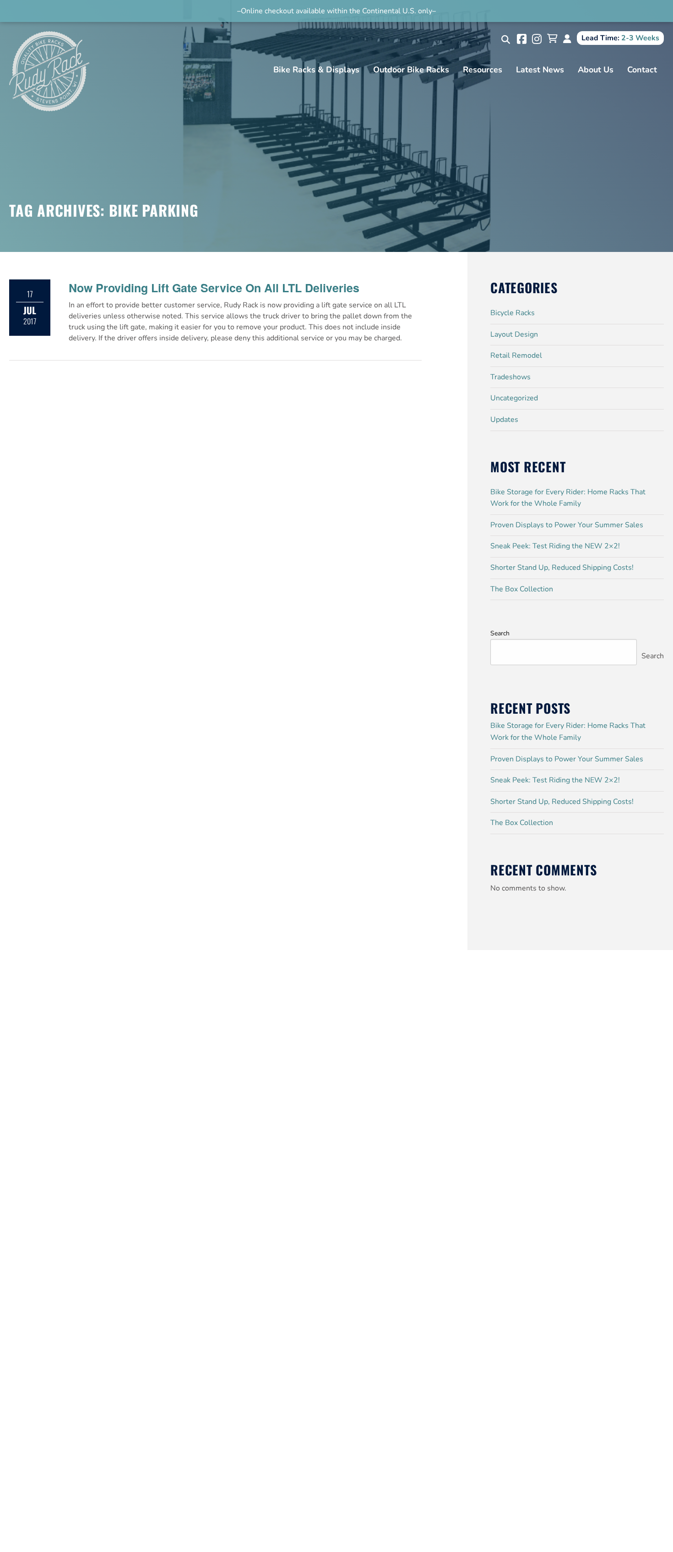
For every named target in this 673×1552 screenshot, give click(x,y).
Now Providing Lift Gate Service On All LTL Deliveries (214, 287)
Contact (642, 69)
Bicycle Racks (512, 313)
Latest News (540, 69)
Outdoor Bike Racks (411, 69)
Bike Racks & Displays (316, 69)
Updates (504, 420)
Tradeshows (510, 377)
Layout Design (514, 334)
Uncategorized (514, 398)
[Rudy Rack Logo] (49, 71)
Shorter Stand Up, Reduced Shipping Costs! (562, 568)
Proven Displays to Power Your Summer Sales (566, 525)
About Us (595, 69)
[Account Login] (567, 39)
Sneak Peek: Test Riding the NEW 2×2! (555, 546)
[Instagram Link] (537, 39)
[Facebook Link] (521, 39)
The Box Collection (521, 589)
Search (500, 633)
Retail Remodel (516, 355)
